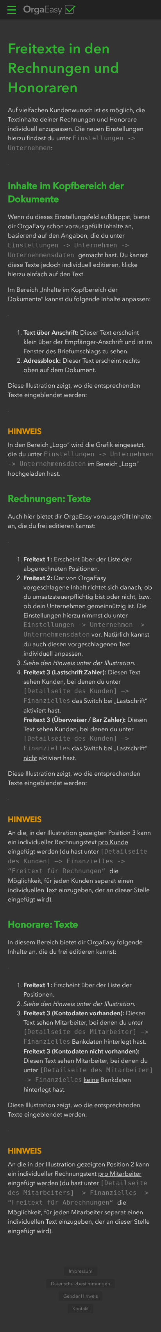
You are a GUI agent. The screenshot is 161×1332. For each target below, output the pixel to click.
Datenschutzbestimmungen (80, 1283)
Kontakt (80, 1308)
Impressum (81, 1271)
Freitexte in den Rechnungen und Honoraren (63, 68)
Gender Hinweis (80, 1296)
